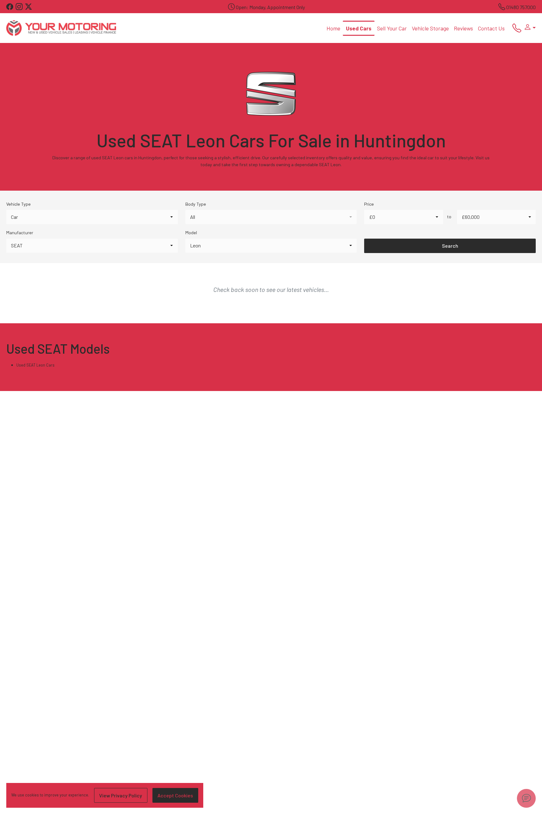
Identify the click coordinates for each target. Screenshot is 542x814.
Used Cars (358, 28)
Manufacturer (19, 232)
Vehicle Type (18, 204)
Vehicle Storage (430, 28)
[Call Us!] (514, 29)
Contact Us (491, 28)
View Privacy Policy (120, 795)
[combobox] (92, 217)
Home (333, 28)
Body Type (195, 204)
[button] (528, 27)
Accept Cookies (175, 795)
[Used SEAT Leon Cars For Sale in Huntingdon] (271, 97)
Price (369, 204)
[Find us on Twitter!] (30, 7)
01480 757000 (521, 7)
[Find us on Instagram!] (20, 7)
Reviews (463, 28)
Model (191, 232)
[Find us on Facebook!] (11, 7)
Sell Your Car (392, 28)
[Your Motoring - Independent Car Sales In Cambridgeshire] (61, 27)
